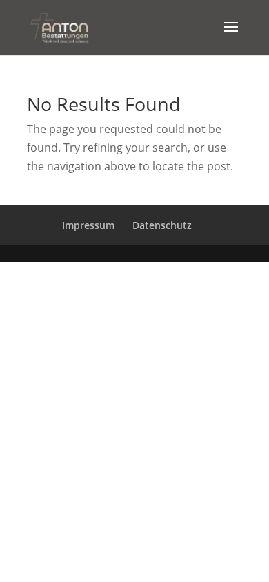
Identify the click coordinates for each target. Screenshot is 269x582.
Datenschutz (162, 225)
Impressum (88, 225)
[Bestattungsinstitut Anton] (59, 26)
